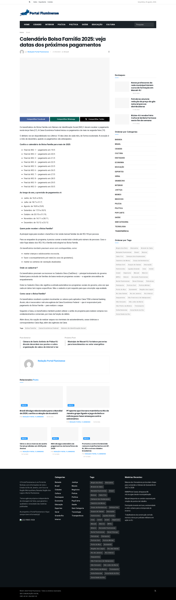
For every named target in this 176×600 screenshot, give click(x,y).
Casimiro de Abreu (123, 261)
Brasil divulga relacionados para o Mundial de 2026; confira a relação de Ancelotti (41, 412)
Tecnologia (120, 226)
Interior (49, 24)
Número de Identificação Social (73, 328)
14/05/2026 (96, 422)
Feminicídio (120, 269)
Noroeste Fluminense (140, 277)
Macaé (136, 273)
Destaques (120, 158)
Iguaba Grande (133, 269)
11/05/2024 (135, 110)
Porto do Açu (121, 289)
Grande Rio (120, 181)
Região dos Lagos (146, 289)
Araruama (134, 248)
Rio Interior (148, 294)
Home (26, 24)
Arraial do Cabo (147, 248)
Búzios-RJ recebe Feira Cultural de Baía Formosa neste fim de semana (143, 118)
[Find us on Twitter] (29, 2)
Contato (50, 2)
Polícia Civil (131, 285)
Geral (117, 176)
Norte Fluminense (123, 281)
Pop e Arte (119, 213)
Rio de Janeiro (135, 294)
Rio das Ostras (121, 294)
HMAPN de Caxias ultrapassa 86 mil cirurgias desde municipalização (138, 493)
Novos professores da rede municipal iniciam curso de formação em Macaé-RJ (142, 86)
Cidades (37, 24)
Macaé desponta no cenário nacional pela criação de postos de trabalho (140, 499)
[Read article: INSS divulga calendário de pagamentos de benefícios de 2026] (64, 434)
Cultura (110, 24)
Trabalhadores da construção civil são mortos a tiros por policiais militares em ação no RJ (139, 518)
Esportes (119, 171)
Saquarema (120, 298)
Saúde (85, 24)
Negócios (119, 199)
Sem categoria (121, 222)
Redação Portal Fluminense (38, 52)
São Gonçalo (121, 302)
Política (73, 24)
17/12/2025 (55, 454)
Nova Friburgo (138, 281)
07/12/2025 (86, 457)
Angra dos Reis (122, 248)
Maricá (145, 273)
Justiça (118, 190)
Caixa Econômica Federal (49, 328)
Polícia (61, 24)
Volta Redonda (121, 310)
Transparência (122, 231)
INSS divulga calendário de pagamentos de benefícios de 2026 (64, 446)
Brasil (28, 32)
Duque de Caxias (134, 265)
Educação (97, 24)
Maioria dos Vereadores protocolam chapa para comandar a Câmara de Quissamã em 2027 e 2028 (140, 485)
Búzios (144, 252)
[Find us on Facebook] (20, 2)
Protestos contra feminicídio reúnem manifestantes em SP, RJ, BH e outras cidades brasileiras (95, 447)
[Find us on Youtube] (23, 2)
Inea (144, 269)
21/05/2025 (57, 52)
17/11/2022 (135, 124)
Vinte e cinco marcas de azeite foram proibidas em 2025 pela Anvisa (33, 446)
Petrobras (150, 281)
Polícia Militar (144, 285)
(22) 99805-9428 (28, 520)
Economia (119, 162)
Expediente (42, 2)
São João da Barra (136, 302)
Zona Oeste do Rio (123, 314)
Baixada (118, 139)
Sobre (35, 2)
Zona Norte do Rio (137, 310)
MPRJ (118, 277)
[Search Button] (152, 24)
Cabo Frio (119, 256)
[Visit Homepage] (39, 12)
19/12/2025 (24, 454)
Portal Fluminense (34, 591)
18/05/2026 (49, 417)
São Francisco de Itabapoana (139, 298)
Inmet (151, 269)
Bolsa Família (30, 328)
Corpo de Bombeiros (141, 261)
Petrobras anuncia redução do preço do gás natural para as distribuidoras (143, 103)
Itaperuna (127, 273)
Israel (118, 273)
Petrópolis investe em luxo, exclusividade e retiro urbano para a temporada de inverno (140, 508)
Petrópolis (120, 285)
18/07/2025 (135, 93)
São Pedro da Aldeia (124, 306)
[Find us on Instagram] (26, 2)
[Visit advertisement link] (135, 50)
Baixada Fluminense (123, 252)
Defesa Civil (120, 265)
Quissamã (133, 289)
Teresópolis (139, 306)
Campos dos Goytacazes (135, 256)
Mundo (118, 194)
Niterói (126, 277)
